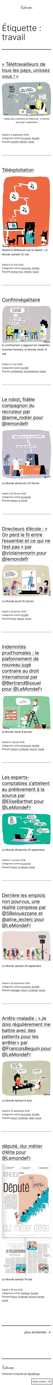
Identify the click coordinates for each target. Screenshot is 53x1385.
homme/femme (31, 371)
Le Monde (23, 749)
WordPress (34, 1373)
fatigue (20, 618)
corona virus (17, 271)
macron (33, 749)
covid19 (14, 141)
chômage (15, 990)
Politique (25, 1293)
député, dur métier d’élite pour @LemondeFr (22, 1152)
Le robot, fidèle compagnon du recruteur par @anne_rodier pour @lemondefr (22, 411)
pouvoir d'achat (36, 1296)
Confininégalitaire (21, 300)
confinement (17, 371)
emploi (14, 500)
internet (23, 141)
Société (35, 138)
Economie (26, 138)
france (14, 867)
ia (19, 500)
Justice (14, 749)
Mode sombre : (40, 1381)
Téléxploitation (18, 170)
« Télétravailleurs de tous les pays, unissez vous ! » (26, 70)
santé (31, 1118)
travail (31, 141)
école (13, 618)
